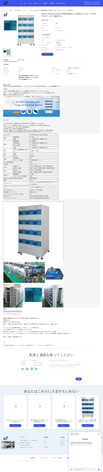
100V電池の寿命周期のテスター (10, 345)
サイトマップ (43, 458)
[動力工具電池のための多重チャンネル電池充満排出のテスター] (39, 406)
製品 (25, 3)
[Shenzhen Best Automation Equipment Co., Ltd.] (23, 369)
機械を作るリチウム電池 (26, 447)
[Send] (99, 469)
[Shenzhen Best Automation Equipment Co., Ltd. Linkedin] (4, 449)
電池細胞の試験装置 (25, 445)
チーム (45, 445)
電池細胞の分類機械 (25, 442)
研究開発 (62, 442)
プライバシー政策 (56, 458)
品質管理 (52, 3)
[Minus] (99, 434)
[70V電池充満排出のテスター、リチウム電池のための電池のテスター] (63, 406)
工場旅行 (45, 3)
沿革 (45, 440)
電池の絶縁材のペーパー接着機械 (28, 440)
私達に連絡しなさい (61, 3)
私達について (37, 3)
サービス (46, 442)
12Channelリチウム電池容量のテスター (27, 345)
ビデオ (30, 3)
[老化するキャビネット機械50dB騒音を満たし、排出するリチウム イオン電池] (87, 406)
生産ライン (63, 445)
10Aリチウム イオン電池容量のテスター (46, 345)
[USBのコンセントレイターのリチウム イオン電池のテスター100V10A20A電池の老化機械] (15, 406)
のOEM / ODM (64, 440)
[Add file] (71, 469)
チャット (88, 3)
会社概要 (46, 447)
